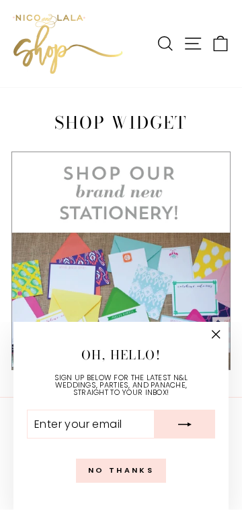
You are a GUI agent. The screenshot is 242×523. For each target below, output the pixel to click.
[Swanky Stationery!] (121, 261)
